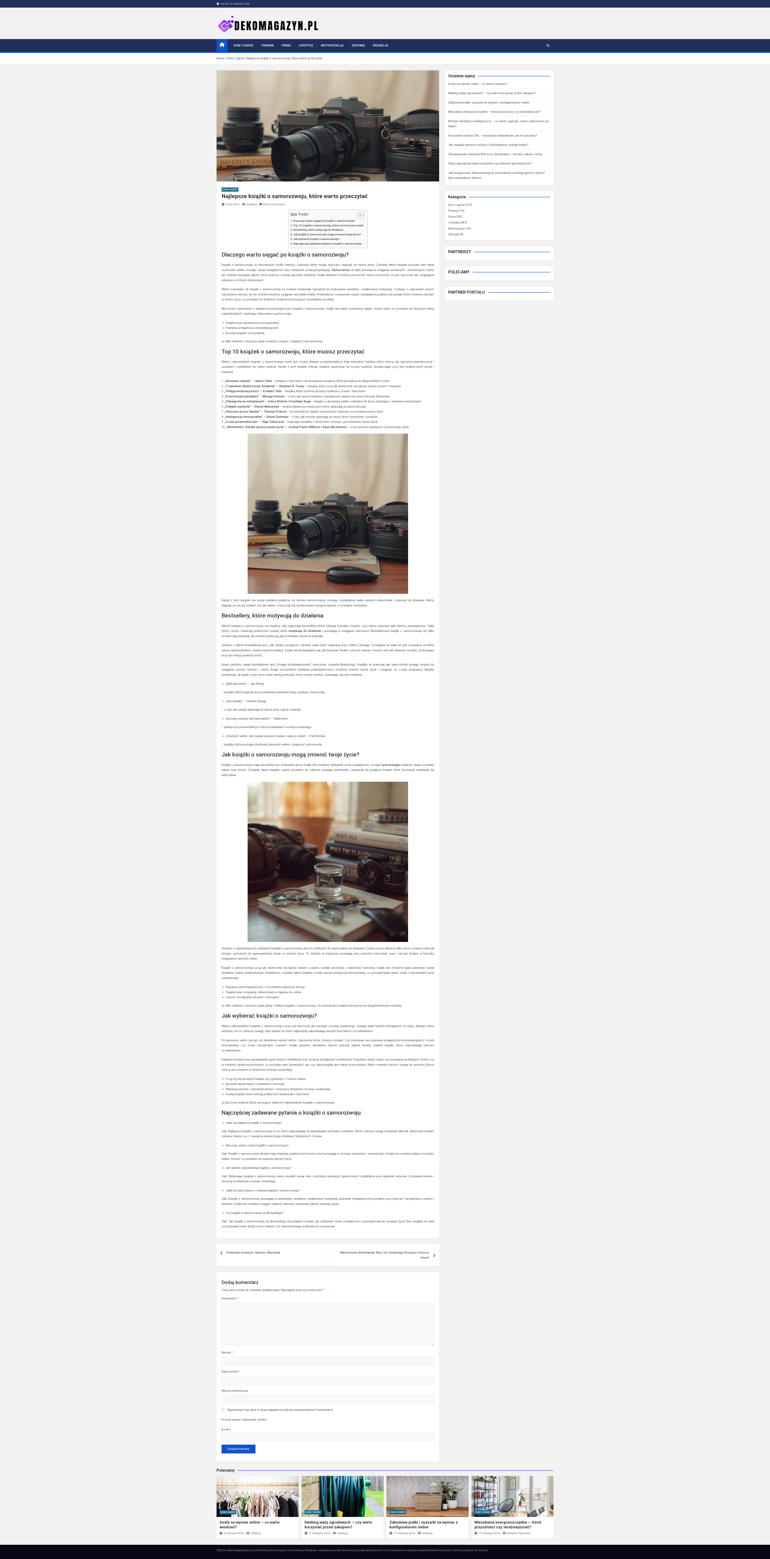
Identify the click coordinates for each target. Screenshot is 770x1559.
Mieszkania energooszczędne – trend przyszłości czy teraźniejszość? (494, 112)
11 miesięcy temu (319, 1533)
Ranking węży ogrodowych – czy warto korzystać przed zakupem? (492, 93)
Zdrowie (358, 45)
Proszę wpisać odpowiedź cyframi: (244, 1419)
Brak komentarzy (274, 204)
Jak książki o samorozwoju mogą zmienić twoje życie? (327, 234)
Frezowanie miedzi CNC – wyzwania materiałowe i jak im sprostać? (492, 135)
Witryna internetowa (235, 1391)
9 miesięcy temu (233, 1533)
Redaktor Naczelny (519, 1533)
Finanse (267, 45)
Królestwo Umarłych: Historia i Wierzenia (253, 1252)
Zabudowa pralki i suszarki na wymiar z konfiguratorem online (488, 102)
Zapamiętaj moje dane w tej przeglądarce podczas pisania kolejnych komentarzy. (280, 1410)
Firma (286, 45)
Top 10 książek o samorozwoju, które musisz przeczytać (328, 225)
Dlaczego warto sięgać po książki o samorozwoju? (324, 220)
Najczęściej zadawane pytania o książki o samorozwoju (327, 243)
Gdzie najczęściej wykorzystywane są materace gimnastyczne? (490, 163)
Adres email (230, 1371)
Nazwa (227, 1352)
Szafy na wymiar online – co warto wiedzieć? (478, 84)
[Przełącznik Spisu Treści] (358, 215)
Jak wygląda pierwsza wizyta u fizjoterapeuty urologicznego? (488, 145)
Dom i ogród (243, 45)
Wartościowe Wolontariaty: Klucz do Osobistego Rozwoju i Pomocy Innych (384, 1255)
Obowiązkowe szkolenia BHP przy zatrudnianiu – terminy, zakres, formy (495, 154)
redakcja (251, 204)
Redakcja (380, 45)
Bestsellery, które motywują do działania (318, 229)
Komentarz (230, 1298)
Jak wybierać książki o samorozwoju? (316, 239)
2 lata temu (232, 204)
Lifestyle (306, 45)
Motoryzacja (332, 45)
